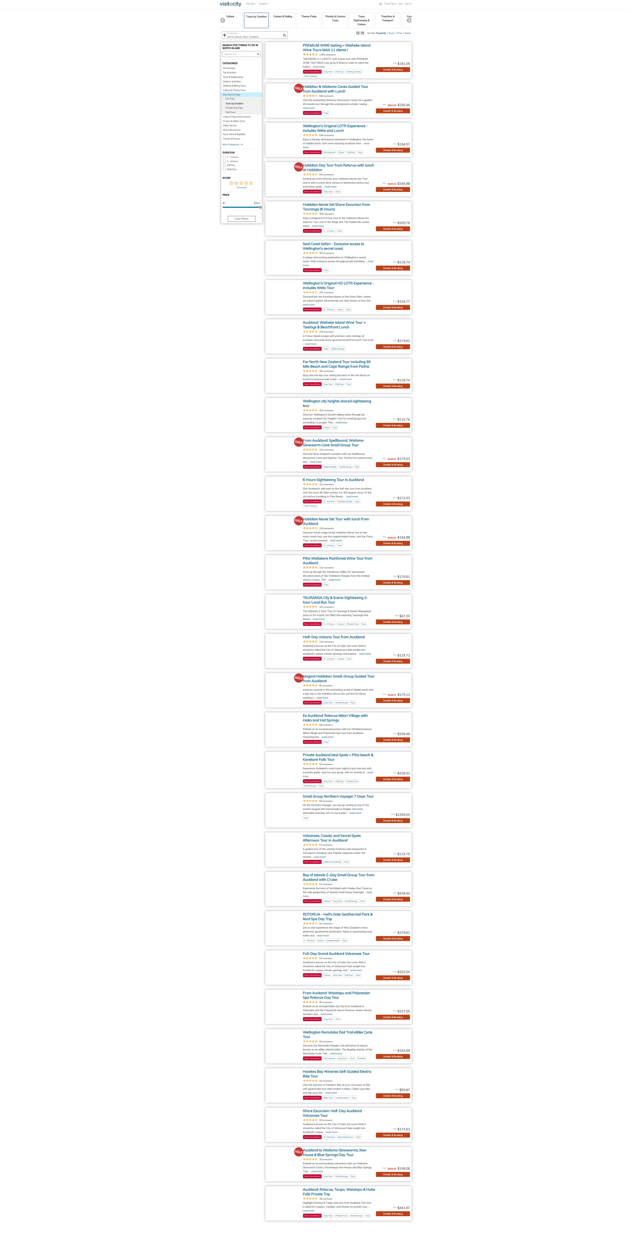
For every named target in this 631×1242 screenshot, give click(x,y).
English (263, 3)
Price (399, 33)
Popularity (381, 33)
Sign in (408, 3)
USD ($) (250, 3)
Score (392, 33)
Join (401, 3)
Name (408, 33)
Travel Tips (389, 3)
